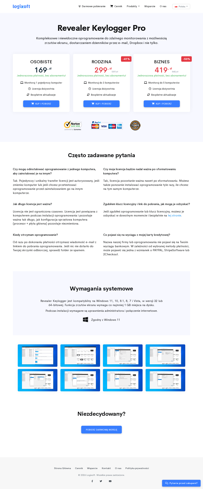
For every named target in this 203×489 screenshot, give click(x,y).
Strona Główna (62, 468)
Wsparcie (149, 6)
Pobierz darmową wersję (101, 429)
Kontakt (106, 468)
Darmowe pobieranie (93, 6)
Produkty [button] (132, 6)
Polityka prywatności (137, 468)
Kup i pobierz (42, 103)
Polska (181, 6)
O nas (163, 6)
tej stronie (174, 215)
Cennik (117, 6)
